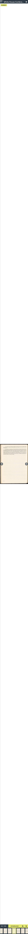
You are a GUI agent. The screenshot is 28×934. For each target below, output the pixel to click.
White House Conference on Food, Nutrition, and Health (14, 1)
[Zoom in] (23, 926)
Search (4, 5)
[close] (26, 1)
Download (15, 926)
